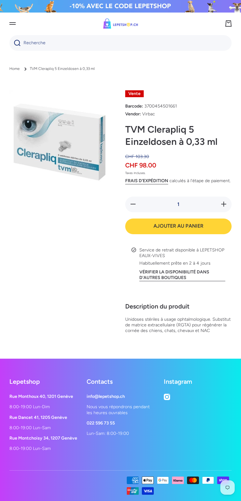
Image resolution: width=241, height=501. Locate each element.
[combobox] (120, 43)
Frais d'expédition (146, 180)
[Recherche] (14, 43)
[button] (228, 23)
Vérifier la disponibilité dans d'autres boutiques (174, 274)
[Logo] (120, 23)
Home (14, 68)
